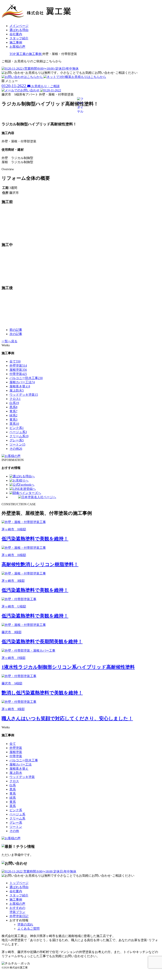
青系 (13, 411)
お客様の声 (17, 46)
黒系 (13, 407)
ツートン (17, 444)
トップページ (18, 883)
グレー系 (16, 440)
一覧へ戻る (9, 341)
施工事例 (15, 42)
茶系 (14, 423)
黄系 (13, 419)
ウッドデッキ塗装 (23, 394)
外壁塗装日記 (18, 916)
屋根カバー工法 (22, 382)
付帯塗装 (18, 374)
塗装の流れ (25, 924)
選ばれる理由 (18, 30)
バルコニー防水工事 (26, 378)
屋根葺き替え (19, 386)
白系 (14, 403)
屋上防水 (16, 390)
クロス (15, 398)
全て (15, 361)
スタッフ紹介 (18, 38)
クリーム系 (18, 436)
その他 (15, 448)
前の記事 (15, 329)
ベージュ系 (18, 432)
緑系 (13, 415)
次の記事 (15, 334)
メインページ (18, 25)
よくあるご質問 (28, 928)
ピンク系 (16, 428)
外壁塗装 (18, 365)
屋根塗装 (18, 369)
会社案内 (15, 34)
